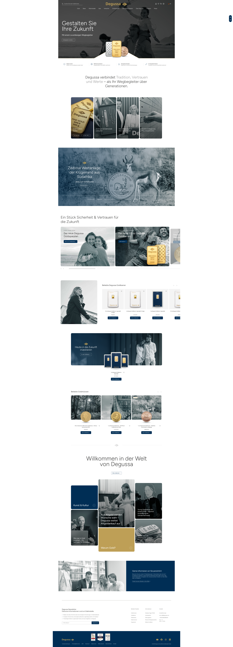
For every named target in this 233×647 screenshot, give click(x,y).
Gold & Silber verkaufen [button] (109, 199)
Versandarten (148, 615)
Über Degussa (139, 8)
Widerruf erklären (149, 622)
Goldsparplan (115, 8)
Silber (84, 8)
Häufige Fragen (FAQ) (150, 613)
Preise (155, 8)
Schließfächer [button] (128, 199)
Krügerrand (133, 622)
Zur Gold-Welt (76, 135)
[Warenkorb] (161, 4)
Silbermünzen (134, 619)
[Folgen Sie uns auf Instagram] (165, 639)
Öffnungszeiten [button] (91, 199)
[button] (163, 4)
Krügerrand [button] (99, 199)
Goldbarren (133, 615)
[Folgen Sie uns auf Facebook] (161, 639)
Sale (100, 8)
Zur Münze (176, 241)
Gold (78, 8)
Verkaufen (106, 8)
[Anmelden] (156, 4)
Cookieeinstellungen (66, 643)
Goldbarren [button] (119, 199)
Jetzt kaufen (122, 241)
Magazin (148, 8)
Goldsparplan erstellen (68, 40)
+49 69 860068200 (163, 617)
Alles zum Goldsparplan (70, 241)
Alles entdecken (115, 473)
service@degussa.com (164, 615)
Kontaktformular (162, 613)
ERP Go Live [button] (144, 199)
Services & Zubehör (127, 8)
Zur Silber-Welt (86, 135)
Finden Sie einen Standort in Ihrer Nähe (140, 581)
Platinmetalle (92, 8)
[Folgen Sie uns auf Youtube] (157, 639)
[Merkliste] (158, 4)
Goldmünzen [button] (136, 199)
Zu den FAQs (84, 184)
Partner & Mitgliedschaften (151, 619)
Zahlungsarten (148, 617)
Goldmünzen (134, 613)
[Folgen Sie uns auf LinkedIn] (170, 639)
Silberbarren (133, 617)
